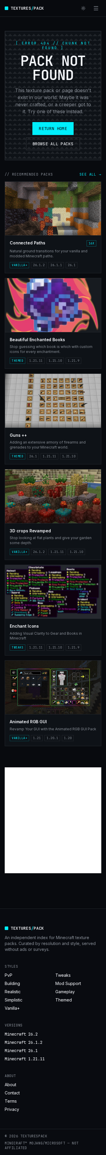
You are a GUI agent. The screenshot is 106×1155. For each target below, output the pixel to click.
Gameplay (65, 991)
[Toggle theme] (83, 8)
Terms (11, 1101)
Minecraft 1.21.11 (25, 1058)
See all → (90, 174)
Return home (53, 128)
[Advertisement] (53, 820)
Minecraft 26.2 (21, 1034)
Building (12, 983)
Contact (12, 1092)
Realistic (13, 991)
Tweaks (63, 975)
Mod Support (68, 983)
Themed (63, 999)
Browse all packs (52, 143)
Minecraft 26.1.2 (23, 1042)
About (10, 1084)
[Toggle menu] (96, 8)
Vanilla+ (12, 1008)
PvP (8, 975)
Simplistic (13, 999)
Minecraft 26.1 (21, 1050)
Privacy (12, 1109)
